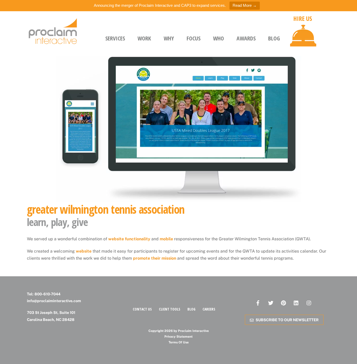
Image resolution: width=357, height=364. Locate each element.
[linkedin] (296, 302)
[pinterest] (283, 302)
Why (169, 38)
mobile (166, 238)
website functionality (129, 238)
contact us (142, 309)
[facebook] (258, 302)
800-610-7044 (47, 294)
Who (218, 38)
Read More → (245, 5)
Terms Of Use (179, 342)
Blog (274, 38)
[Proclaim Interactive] (53, 43)
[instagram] (309, 302)
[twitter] (271, 302)
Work (144, 38)
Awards (246, 38)
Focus (193, 38)
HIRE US (302, 18)
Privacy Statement (178, 336)
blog (191, 309)
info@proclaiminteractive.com (54, 301)
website (83, 251)
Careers (209, 309)
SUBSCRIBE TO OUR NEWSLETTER (287, 320)
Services (115, 38)
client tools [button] (169, 309)
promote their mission (154, 258)
